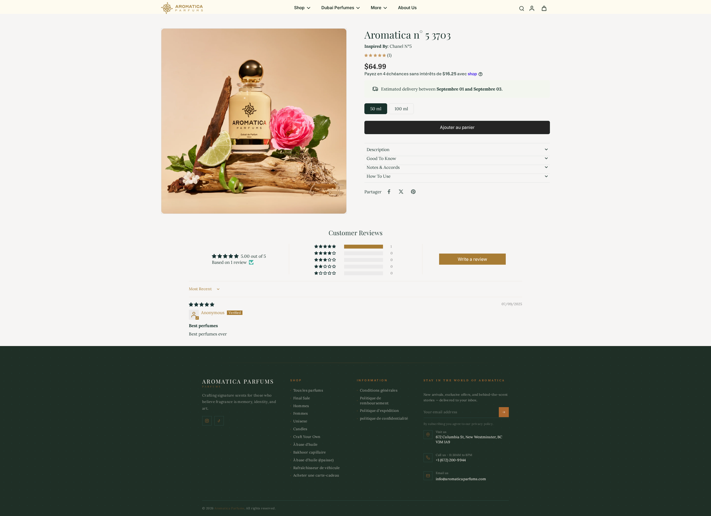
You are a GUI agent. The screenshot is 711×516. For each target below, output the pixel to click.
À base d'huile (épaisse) (313, 460)
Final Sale (301, 398)
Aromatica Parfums (229, 508)
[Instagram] (207, 420)
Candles (300, 429)
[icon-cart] (544, 8)
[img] (201, 304)
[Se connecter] (531, 8)
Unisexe (300, 421)
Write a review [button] (472, 259)
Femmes (300, 413)
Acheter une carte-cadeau (316, 475)
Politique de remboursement (374, 400)
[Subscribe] (504, 412)
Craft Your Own (307, 436)
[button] (457, 127)
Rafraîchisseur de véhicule (316, 467)
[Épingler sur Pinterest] (413, 192)
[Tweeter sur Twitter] (401, 192)
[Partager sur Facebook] (389, 192)
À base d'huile (305, 444)
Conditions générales (378, 390)
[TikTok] (219, 420)
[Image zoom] (253, 121)
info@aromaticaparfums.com (461, 479)
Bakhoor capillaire (309, 452)
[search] (521, 8)
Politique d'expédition (379, 410)
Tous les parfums (308, 390)
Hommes (301, 406)
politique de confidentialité (384, 418)
